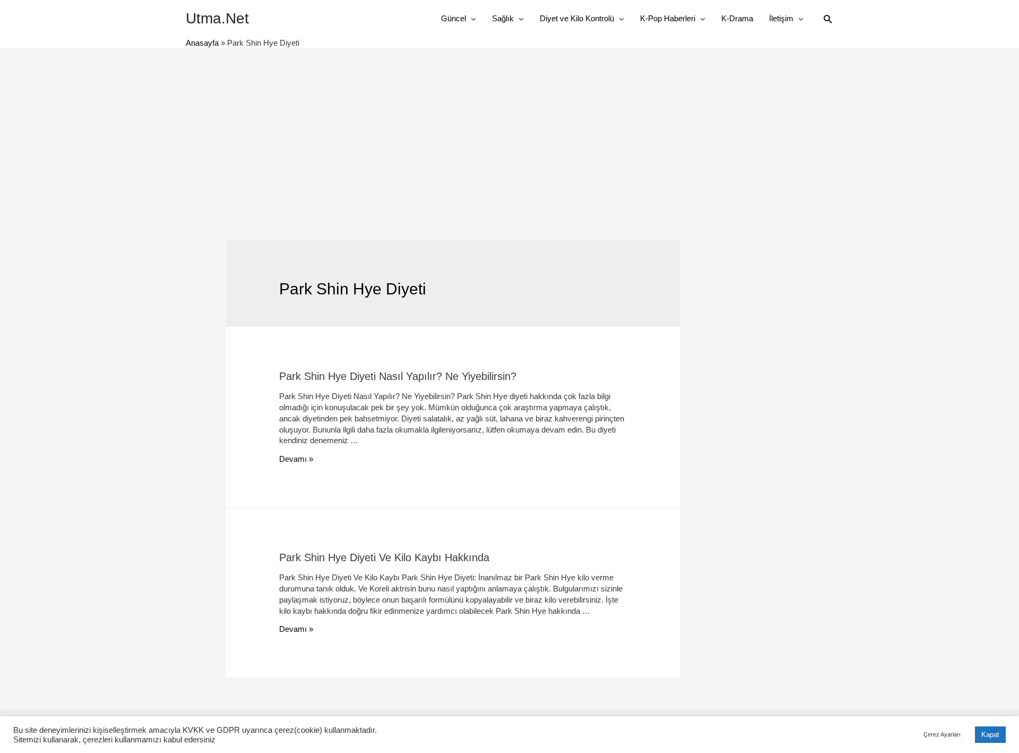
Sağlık (503, 18)
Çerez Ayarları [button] (942, 734)
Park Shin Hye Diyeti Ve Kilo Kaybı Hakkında (384, 557)
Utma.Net (217, 18)
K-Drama (737, 18)
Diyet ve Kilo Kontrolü (577, 18)
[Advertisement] (509, 128)
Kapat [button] (990, 735)
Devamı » (296, 458)
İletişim (781, 18)
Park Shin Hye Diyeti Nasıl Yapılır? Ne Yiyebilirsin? (397, 376)
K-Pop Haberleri (667, 18)
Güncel (453, 18)
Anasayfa (202, 42)
